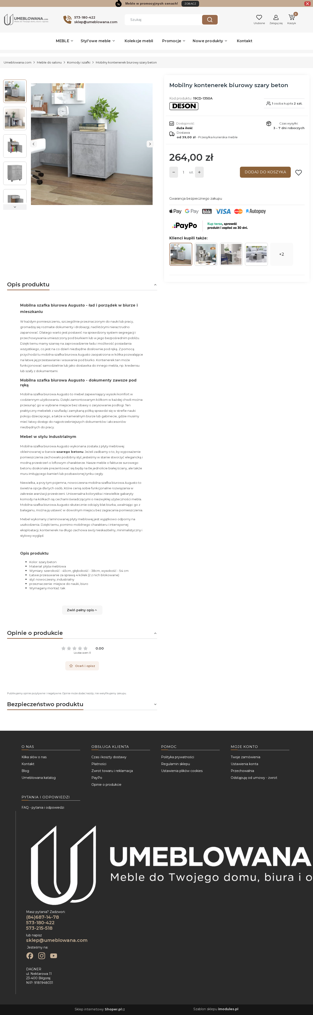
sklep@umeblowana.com (57, 940)
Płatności (98, 764)
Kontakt (28, 764)
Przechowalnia (242, 771)
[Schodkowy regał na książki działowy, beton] (206, 254)
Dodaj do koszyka (265, 172)
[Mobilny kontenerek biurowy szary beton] (180, 254)
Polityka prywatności (177, 757)
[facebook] (29, 956)
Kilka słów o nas (34, 757)
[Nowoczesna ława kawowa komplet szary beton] (256, 254)
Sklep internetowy (98, 1009)
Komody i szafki (78, 62)
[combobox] (160, 19)
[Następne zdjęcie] (150, 144)
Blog (25, 771)
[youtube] (53, 956)
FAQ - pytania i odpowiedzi (43, 807)
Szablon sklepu (215, 1009)
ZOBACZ (190, 3)
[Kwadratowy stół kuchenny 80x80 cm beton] (231, 254)
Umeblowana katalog (39, 778)
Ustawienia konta (244, 764)
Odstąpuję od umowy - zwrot (254, 778)
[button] (210, 20)
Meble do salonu (49, 62)
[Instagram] (41, 956)
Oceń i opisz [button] (85, 666)
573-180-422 (40, 922)
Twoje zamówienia (245, 757)
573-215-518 (39, 928)
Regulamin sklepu (175, 764)
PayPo (96, 778)
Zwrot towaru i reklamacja (112, 771)
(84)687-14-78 (42, 917)
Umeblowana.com (17, 62)
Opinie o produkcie (106, 785)
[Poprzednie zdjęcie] (33, 144)
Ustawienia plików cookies (182, 771)
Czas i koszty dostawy (108, 757)
